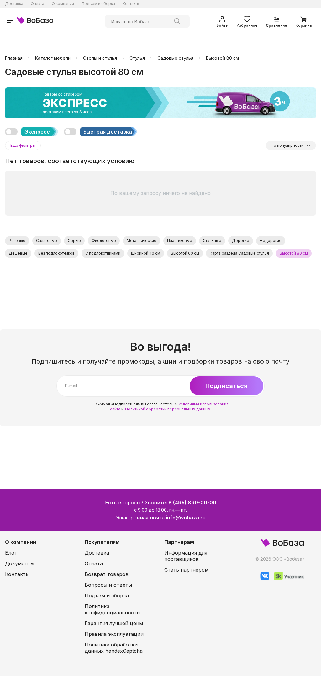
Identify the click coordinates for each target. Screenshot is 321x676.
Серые (74, 240)
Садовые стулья (175, 58)
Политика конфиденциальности (112, 609)
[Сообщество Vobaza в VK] (262, 578)
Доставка (14, 3)
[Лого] (35, 21)
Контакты (131, 3)
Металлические (141, 240)
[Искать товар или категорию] (177, 21)
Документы (19, 563)
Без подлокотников (56, 253)
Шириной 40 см (145, 253)
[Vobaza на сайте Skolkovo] (286, 578)
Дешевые (18, 253)
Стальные (212, 240)
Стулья (137, 58)
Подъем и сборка (98, 3)
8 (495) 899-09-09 (192, 502)
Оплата (37, 3)
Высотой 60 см (185, 253)
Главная (14, 58)
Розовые (17, 240)
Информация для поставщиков (185, 556)
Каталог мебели (53, 58)
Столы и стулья (100, 58)
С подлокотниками (102, 253)
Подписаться (226, 386)
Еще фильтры (22, 145)
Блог (11, 553)
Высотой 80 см (222, 58)
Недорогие (271, 240)
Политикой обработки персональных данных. (168, 409)
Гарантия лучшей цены (114, 623)
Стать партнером (186, 570)
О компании (63, 3)
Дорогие (240, 240)
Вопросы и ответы (108, 585)
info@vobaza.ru (186, 517)
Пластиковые (179, 240)
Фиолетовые (104, 240)
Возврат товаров (107, 574)
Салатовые (46, 240)
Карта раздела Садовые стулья (239, 253)
